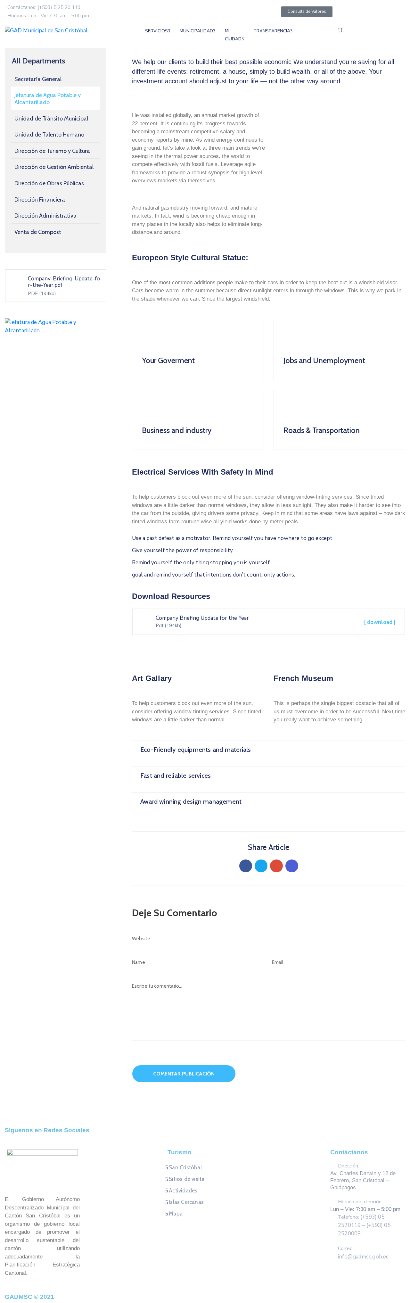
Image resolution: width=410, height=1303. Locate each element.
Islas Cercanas (186, 1202)
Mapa (176, 1213)
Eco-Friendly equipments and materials (195, 749)
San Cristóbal (185, 1167)
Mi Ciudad (233, 35)
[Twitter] (261, 865)
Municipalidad (196, 31)
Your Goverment (168, 360)
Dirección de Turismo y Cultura (52, 150)
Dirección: (348, 1166)
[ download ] (380, 622)
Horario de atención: (360, 1202)
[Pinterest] (276, 865)
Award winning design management (191, 801)
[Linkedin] (291, 865)
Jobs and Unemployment (324, 360)
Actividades (183, 1190)
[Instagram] (211, 1138)
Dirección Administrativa (45, 215)
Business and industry (176, 430)
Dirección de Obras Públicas (49, 183)
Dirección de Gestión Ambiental (54, 166)
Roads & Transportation (321, 430)
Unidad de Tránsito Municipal (51, 118)
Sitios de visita (186, 1179)
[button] (283, 107)
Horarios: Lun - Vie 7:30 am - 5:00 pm (48, 15)
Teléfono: (364, 1225)
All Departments (38, 60)
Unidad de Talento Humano (49, 134)
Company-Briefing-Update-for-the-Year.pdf (64, 282)
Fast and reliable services (175, 775)
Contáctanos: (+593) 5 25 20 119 (43, 7)
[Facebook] (245, 865)
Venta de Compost (37, 232)
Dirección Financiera (39, 199)
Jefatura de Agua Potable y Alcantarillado (47, 99)
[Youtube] (223, 1138)
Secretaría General (38, 79)
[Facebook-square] (187, 1138)
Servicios (156, 31)
